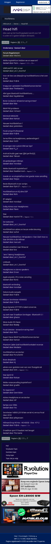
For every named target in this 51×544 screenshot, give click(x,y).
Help (15, 536)
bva (15, 249)
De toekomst (8, 222)
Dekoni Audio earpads (12, 292)
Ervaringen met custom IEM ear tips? (18, 146)
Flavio (16, 209)
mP (15, 400)
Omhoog (5, 438)
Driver (16, 272)
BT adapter (7, 199)
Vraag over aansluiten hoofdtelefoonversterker (22, 86)
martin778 (18, 217)
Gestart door (19, 48)
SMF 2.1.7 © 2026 (20, 539)
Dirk (15, 370)
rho (15, 407)
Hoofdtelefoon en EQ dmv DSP (15, 191)
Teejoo (16, 179)
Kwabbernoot (19, 171)
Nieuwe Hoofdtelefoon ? (13, 123)
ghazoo (17, 317)
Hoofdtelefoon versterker (13, 352)
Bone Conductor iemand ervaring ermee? (20, 101)
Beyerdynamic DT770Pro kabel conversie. (20, 307)
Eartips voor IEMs (10, 405)
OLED (16, 141)
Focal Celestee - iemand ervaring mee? (18, 329)
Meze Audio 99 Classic (12, 322)
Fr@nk (16, 81)
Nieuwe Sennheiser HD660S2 (15, 299)
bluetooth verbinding (11, 284)
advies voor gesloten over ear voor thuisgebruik (22, 367)
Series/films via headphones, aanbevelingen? (21, 138)
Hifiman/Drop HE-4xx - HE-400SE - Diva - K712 (21, 422)
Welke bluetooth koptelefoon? (15, 168)
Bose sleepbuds (9, 359)
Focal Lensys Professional (13, 131)
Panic (16, 63)
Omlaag (5, 42)
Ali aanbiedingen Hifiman (13, 161)
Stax (4, 214)
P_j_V (16, 148)
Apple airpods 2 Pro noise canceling (17, 277)
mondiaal (17, 163)
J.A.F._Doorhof (20, 71)
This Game (18, 433)
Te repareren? (9, 390)
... (25, 42)
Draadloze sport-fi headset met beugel (18, 430)
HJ (15, 362)
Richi (16, 194)
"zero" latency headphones (14, 254)
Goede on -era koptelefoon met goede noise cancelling (25, 176)
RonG (16, 280)
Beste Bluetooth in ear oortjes (15, 184)
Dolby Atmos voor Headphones (15, 206)
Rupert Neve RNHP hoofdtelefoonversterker (21, 337)
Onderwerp (8, 48)
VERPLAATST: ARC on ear (13, 68)
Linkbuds (6, 262)
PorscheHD (18, 355)
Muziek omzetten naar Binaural (15, 247)
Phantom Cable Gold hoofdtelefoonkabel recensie (23, 344)
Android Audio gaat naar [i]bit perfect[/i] (19, 153)
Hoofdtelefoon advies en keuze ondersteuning (22, 229)
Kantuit (17, 118)
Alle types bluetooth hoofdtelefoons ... (18, 93)
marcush (17, 242)
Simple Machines (31, 539)
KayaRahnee (19, 96)
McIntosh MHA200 (10, 116)
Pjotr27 (17, 186)
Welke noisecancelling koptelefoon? (17, 382)
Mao (15, 103)
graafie (17, 385)
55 (32, 63)
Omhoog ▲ (33, 536)
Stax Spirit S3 (8, 375)
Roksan (17, 377)
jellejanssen (18, 418)
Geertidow (18, 392)
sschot (16, 232)
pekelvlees (18, 126)
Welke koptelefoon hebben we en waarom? (20, 60)
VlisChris (17, 55)
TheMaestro (19, 88)
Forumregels (23, 536)
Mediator (17, 347)
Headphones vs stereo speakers (16, 269)
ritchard (17, 111)
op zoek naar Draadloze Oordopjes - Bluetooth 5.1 (23, 314)
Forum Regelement (11, 53)
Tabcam (17, 156)
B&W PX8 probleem (11, 108)
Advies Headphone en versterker (16, 397)
